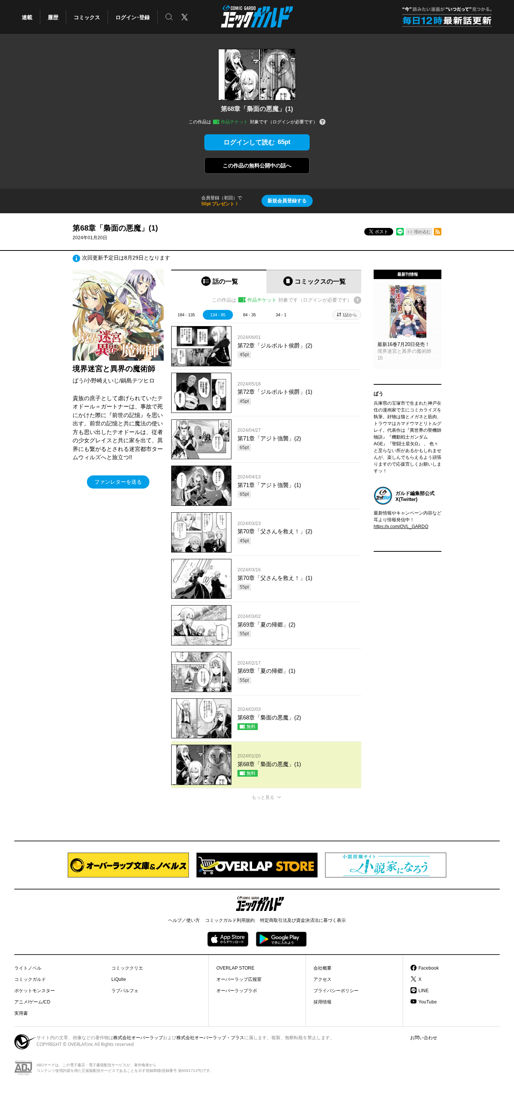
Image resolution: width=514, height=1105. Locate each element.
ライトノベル (27, 968)
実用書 (21, 1013)
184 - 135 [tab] (186, 315)
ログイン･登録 (133, 17)
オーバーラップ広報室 (239, 979)
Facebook (428, 968)
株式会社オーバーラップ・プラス (210, 1037)
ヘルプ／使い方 (184, 920)
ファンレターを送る (118, 482)
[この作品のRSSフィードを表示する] (437, 231)
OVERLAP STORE (235, 968)
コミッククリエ (127, 968)
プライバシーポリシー (336, 990)
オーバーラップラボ (236, 990)
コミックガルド (30, 979)
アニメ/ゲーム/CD (32, 1002)
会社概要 (322, 968)
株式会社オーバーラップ (138, 1037)
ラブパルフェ (124, 990)
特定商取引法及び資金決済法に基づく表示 (303, 920)
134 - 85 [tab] (217, 315)
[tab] (218, 281)
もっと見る (263, 797)
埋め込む (422, 231)
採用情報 (322, 1002)
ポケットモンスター (34, 990)
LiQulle (118, 979)
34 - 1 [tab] (281, 315)
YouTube (427, 1002)
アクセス (322, 979)
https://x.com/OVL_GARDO (401, 526)
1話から (349, 315)
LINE (423, 990)
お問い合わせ (423, 1037)
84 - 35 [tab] (249, 315)
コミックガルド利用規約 (230, 920)
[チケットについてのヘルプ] (322, 122)
